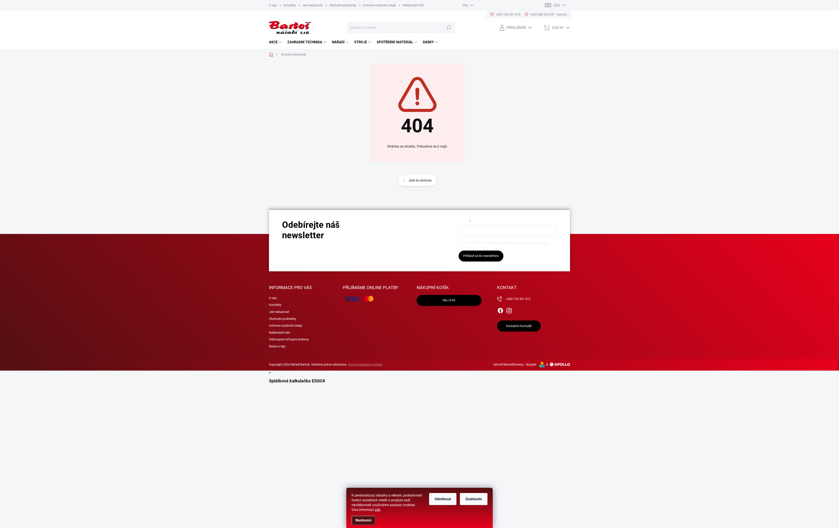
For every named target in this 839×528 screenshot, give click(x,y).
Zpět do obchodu (420, 180)
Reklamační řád (413, 5)
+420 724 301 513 (518, 299)
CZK (556, 5)
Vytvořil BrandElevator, (508, 364)
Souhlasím (473, 499)
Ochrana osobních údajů (379, 5)
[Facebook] (500, 310)
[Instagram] (509, 310)
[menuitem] (276, 42)
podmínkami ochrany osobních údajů (524, 242)
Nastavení (363, 520)
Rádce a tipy (277, 346)
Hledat (448, 27)
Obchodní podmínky (342, 5)
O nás (273, 5)
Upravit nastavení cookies (365, 364)
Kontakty (289, 5)
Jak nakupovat (312, 5)
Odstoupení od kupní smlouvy (289, 339)
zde (377, 510)
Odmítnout (443, 499)
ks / (449, 300)
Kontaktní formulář (519, 326)
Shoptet (531, 364)
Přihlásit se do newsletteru (481, 256)
